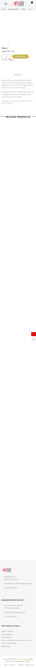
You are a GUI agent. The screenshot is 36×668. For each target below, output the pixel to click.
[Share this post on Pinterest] (20, 67)
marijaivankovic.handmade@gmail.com (18, 584)
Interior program (13, 9)
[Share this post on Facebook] (12, 67)
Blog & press (30, 665)
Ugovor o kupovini (8, 631)
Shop (6, 665)
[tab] (18, 75)
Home (4, 9)
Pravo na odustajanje (9, 643)
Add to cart (20, 56)
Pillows (24, 9)
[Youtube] (11, 592)
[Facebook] (3, 592)
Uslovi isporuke (7, 637)
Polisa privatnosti (7, 634)
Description (18, 75)
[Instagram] (7, 592)
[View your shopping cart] (31, 4)
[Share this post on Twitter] (16, 67)
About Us (13, 665)
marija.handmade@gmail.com (15, 612)
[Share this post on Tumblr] (24, 67)
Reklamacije (6, 646)
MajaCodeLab (25, 661)
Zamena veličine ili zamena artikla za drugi (16, 640)
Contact (21, 665)
